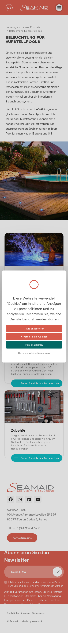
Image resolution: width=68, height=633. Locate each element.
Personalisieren (34, 344)
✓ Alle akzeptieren (34, 328)
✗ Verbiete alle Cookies (34, 336)
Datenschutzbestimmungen (34, 352)
